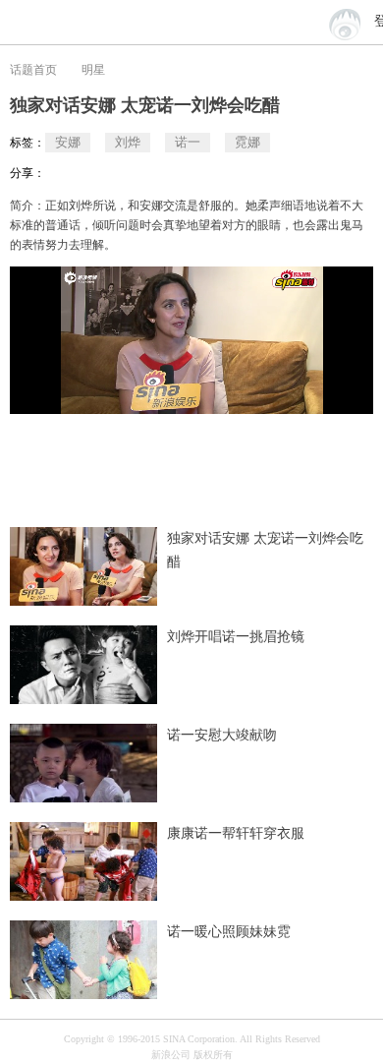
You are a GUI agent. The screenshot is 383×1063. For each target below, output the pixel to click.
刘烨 (127, 142)
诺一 (187, 142)
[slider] (299, 391)
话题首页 (33, 70)
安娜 (68, 142)
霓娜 (247, 142)
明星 (93, 70)
